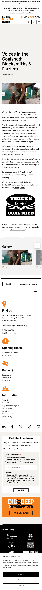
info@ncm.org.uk (9, 333)
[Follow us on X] (21, 427)
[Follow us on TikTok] (29, 427)
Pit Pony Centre (19, 188)
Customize (21, 580)
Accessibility (6, 381)
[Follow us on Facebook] (12, 427)
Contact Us (6, 403)
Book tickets (6, 375)
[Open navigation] (38, 22)
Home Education (28, 462)
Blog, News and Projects (10, 406)
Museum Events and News (16, 457)
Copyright (5, 411)
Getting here (6, 378)
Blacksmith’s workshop (10, 185)
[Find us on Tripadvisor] (4, 427)
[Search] (29, 22)
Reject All (21, 586)
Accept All (21, 574)
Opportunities (7, 408)
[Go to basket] (34, 22)
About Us (5, 400)
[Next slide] (37, 245)
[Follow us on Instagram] (38, 427)
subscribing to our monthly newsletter (21, 13)
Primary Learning (13, 460)
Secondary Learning (29, 460)
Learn (35, 291)
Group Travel (11, 462)
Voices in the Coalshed (29, 284)
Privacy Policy (7, 568)
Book (26, 17)
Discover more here (18, 230)
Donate (36, 17)
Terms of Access (8, 414)
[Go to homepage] (7, 19)
